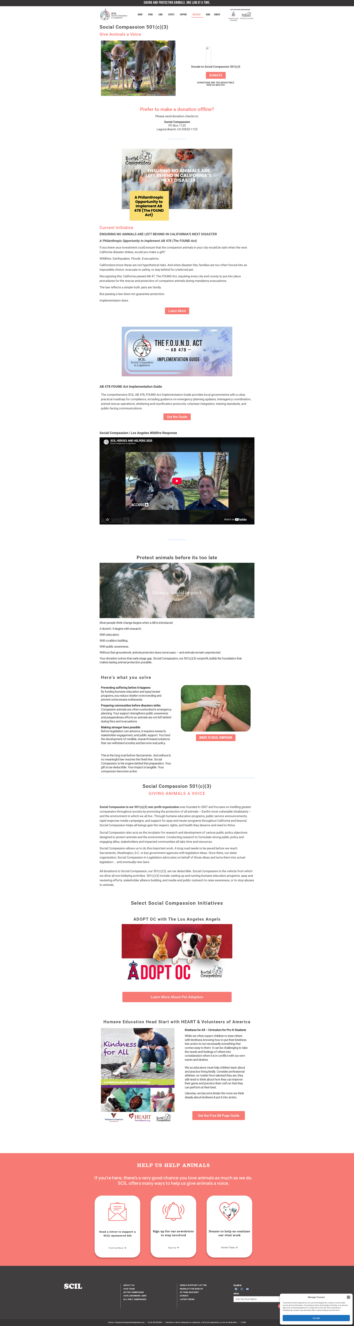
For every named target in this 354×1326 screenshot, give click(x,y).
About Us (128, 1285)
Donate (217, 14)
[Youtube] (247, 1289)
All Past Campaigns (134, 1299)
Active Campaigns (133, 1292)
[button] (348, 1297)
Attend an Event (189, 1292)
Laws (160, 14)
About (140, 14)
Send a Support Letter (193, 1285)
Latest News (187, 1299)
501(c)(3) (197, 14)
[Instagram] (241, 1289)
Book (208, 14)
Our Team (129, 1289)
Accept (316, 1318)
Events (171, 14)
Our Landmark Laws (134, 1295)
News (150, 14)
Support (183, 14)
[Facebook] (236, 1289)
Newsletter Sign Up (191, 1289)
